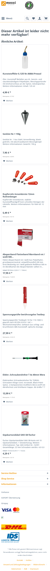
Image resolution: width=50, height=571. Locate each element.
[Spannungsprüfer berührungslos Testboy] (25, 298)
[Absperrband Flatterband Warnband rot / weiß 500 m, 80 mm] (25, 237)
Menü (9, 18)
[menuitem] (7, 18)
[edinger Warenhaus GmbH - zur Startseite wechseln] (8, 3)
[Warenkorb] (45, 18)
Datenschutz (16, 569)
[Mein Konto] (39, 18)
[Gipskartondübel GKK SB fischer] (25, 418)
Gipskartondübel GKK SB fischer (19, 435)
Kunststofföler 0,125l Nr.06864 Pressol (22, 73)
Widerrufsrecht (39, 564)
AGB (25, 569)
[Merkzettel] (33, 18)
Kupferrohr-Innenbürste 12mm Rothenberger (18, 195)
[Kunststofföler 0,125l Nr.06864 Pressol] (25, 57)
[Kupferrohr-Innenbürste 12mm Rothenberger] (25, 177)
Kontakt (20, 560)
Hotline (28, 560)
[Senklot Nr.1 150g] (25, 117)
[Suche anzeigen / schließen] (27, 18)
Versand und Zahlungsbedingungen (17, 564)
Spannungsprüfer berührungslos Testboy (24, 314)
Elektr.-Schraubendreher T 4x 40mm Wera (24, 374)
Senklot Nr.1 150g (12, 134)
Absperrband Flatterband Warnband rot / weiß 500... (24, 255)
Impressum (34, 569)
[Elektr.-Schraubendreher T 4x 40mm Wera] (25, 358)
